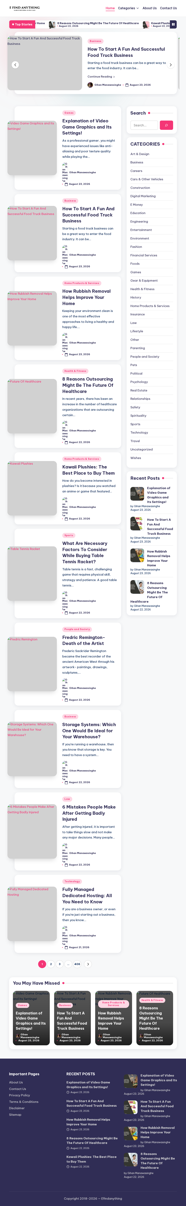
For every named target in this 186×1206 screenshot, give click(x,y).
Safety (135, 407)
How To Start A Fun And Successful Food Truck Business (88, 215)
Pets (133, 365)
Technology (72, 881)
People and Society (77, 629)
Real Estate (138, 390)
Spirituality (138, 416)
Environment (139, 238)
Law (67, 799)
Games (69, 112)
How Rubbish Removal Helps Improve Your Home (86, 297)
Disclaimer (17, 1108)
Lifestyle (136, 331)
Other (134, 340)
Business (95, 41)
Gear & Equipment (144, 281)
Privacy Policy (19, 1095)
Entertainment (141, 230)
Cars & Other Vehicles (146, 179)
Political (136, 373)
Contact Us (17, 1089)
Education (137, 213)
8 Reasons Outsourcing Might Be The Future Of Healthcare (75, 23)
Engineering (139, 222)
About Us (16, 1082)
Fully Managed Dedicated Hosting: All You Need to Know (87, 895)
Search (138, 113)
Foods (135, 264)
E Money (136, 205)
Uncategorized (141, 449)
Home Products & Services (81, 283)
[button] (101, 76)
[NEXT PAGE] (88, 964)
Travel (135, 441)
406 (77, 964)
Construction (140, 188)
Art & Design (139, 154)
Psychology (139, 382)
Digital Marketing (143, 196)
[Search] (166, 125)
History (135, 297)
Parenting (137, 348)
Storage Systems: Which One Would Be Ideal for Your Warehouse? (89, 730)
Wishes (135, 458)
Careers (136, 171)
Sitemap (15, 1115)
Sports (68, 535)
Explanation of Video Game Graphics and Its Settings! (87, 127)
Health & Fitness (75, 371)
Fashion (136, 247)
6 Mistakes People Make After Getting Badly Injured (89, 813)
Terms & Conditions (24, 1102)
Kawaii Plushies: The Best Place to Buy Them (91, 1159)
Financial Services (143, 255)
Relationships (140, 399)
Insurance (137, 314)
